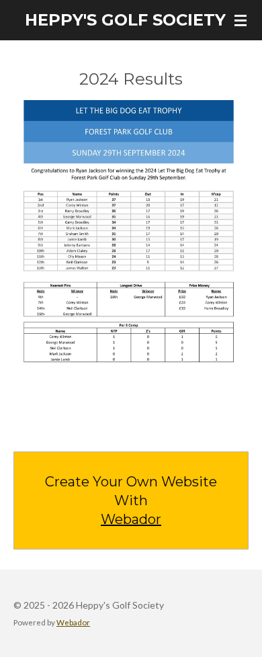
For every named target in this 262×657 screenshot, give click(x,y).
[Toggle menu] (240, 20)
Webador (131, 519)
